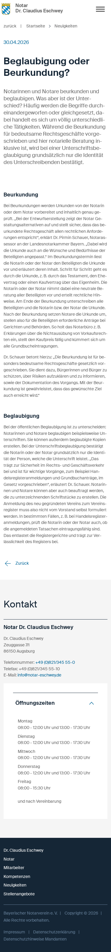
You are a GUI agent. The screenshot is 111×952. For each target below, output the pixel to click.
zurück (13, 26)
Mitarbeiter (14, 867)
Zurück (22, 563)
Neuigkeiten (15, 885)
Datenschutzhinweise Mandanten (35, 939)
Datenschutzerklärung (54, 932)
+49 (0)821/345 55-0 (55, 662)
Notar (9, 859)
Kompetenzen (17, 876)
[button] (55, 703)
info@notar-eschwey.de (39, 675)
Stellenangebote (19, 894)
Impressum (14, 932)
